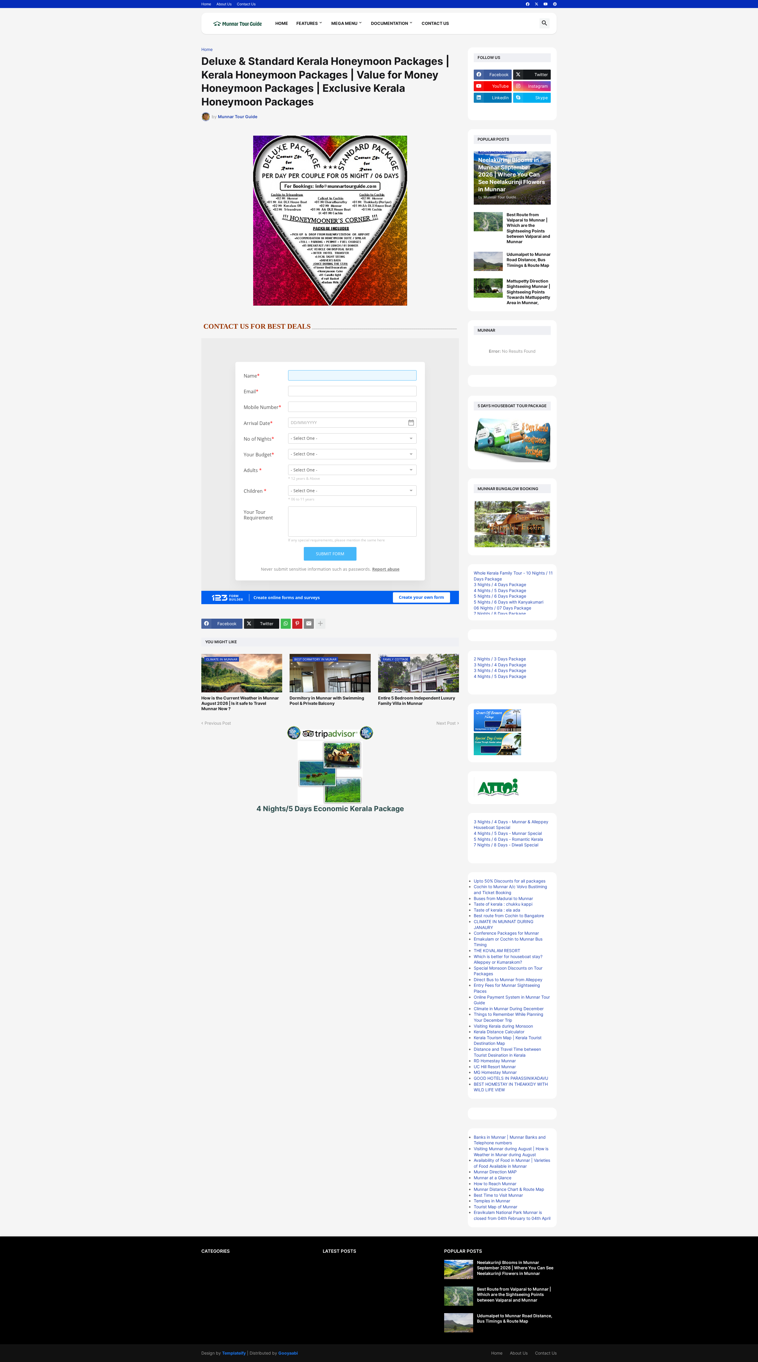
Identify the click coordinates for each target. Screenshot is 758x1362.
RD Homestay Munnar (495, 1060)
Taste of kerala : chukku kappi (503, 904)
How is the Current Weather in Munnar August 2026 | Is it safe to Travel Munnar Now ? (240, 703)
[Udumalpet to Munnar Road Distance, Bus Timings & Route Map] (488, 261)
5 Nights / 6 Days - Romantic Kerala (508, 839)
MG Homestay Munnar (495, 1072)
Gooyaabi (288, 1352)
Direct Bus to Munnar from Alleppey (508, 979)
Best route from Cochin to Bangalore (509, 915)
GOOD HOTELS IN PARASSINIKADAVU (511, 1078)
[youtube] (546, 4)
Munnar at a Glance (492, 1177)
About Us (224, 4)
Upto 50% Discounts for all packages (509, 880)
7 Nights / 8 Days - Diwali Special (506, 844)
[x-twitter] (536, 4)
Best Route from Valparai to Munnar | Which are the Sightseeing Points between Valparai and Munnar (528, 228)
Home (206, 4)
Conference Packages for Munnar (506, 933)
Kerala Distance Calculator (499, 1031)
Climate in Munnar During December (509, 1008)
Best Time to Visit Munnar (498, 1195)
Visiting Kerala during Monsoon (503, 1026)
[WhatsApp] (286, 624)
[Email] (309, 624)
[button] (544, 23)
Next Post (446, 723)
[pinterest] (555, 4)
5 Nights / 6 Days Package (500, 596)
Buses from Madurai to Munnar (503, 898)
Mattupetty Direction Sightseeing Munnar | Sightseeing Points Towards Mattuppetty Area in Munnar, (528, 291)
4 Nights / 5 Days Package (500, 590)
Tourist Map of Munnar (495, 1206)
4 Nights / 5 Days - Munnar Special (508, 833)
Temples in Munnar (492, 1200)
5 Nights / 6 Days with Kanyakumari (508, 601)
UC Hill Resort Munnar (495, 1066)
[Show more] (320, 624)
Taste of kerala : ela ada (497, 909)
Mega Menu (344, 23)
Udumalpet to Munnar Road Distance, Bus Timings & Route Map (529, 259)
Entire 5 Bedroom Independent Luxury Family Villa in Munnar (416, 700)
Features (307, 23)
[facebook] (527, 4)
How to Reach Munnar (495, 1183)
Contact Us (246, 4)
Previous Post (218, 723)
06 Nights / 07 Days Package (502, 607)
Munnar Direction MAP (495, 1171)
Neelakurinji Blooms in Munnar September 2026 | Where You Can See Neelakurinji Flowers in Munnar (515, 1268)
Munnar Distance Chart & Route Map (509, 1189)
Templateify (234, 1352)
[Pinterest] (297, 624)
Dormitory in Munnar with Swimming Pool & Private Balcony (327, 700)
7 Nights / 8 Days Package (500, 613)
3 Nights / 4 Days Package (500, 584)
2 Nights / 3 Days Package (500, 658)
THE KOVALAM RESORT (497, 950)
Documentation (389, 23)
